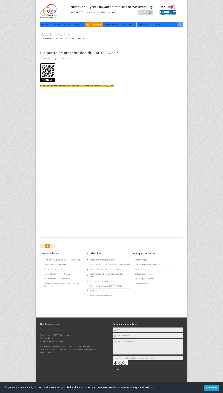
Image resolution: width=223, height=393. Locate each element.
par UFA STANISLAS (64, 59)
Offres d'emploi (141, 260)
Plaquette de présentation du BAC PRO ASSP (79, 52)
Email (140, 12)
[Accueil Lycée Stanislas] (48, 18)
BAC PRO (65, 39)
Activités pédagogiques (144, 279)
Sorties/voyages (141, 283)
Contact (158, 24)
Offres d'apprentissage (144, 274)
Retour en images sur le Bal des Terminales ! (62, 260)
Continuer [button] (211, 387)
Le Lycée (56, 24)
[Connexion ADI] (150, 12)
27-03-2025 (47, 59)
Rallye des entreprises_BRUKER (57, 274)
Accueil (45, 24)
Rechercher (180, 24)
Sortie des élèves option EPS (101, 295)
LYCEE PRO (78, 24)
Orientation (128, 24)
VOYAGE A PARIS (97, 291)
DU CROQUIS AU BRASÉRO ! (56, 265)
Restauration (140, 269)
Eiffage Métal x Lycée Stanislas (57, 279)
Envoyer (118, 369)
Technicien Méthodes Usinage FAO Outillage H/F (110, 265)
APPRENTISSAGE (94, 24)
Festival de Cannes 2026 (54, 269)
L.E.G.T (67, 24)
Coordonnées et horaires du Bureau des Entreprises (106, 275)
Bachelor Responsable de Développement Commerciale (61, 284)
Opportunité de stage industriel (102, 260)
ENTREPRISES (144, 24)
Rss (145, 12)
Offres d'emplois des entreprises (148, 265)
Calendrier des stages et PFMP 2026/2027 (107, 286)
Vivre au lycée (111, 24)
